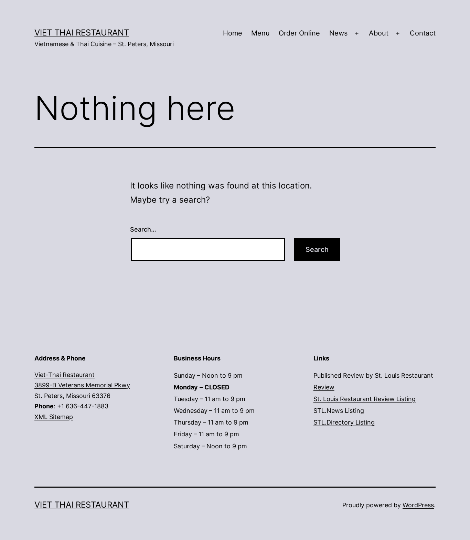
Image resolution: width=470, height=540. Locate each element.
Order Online (299, 33)
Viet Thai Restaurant (81, 33)
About (378, 33)
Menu (260, 33)
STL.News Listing (338, 410)
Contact (423, 33)
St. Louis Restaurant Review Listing (364, 399)
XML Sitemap (53, 416)
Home (232, 33)
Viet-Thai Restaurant (64, 374)
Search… (143, 229)
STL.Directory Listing (344, 422)
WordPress (418, 505)
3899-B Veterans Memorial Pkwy (82, 385)
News (338, 33)
